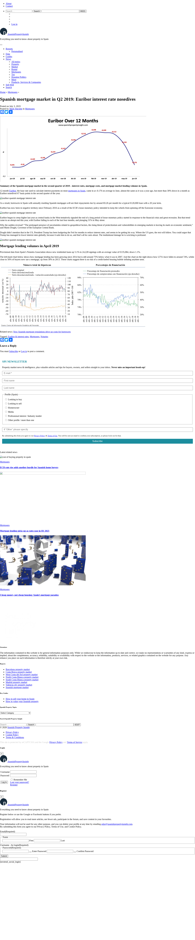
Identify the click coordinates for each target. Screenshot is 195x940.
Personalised (17, 51)
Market (14, 67)
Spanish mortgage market (17, 687)
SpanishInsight (18, 34)
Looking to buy (14, 399)
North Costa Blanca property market (22, 677)
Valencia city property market (19, 685)
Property (15, 64)
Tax (13, 74)
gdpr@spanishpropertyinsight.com (116, 824)
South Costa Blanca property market (22, 679)
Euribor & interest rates (18, 336)
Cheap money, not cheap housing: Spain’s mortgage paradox (29, 595)
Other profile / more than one (20, 420)
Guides (9, 56)
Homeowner (13, 408)
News (8, 59)
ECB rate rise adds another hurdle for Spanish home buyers (29, 467)
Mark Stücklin (15, 109)
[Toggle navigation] (1, 44)
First (31, 840)
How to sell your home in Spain (20, 699)
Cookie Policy (12, 735)
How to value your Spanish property (22, 701)
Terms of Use (52, 436)
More (13, 79)
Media (10, 412)
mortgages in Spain (76, 191)
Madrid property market (16, 682)
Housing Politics (18, 77)
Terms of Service (74, 742)
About (8, 3)
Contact (9, 6)
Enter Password (39, 851)
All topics (15, 61)
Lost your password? (19, 782)
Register (14, 785)
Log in (14, 24)
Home (3, 92)
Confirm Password (85, 851)
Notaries (44, 336)
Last (63, 840)
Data (8, 54)
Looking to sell (14, 403)
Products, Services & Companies (26, 82)
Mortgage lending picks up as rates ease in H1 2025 (24, 531)
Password (4, 775)
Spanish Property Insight (18, 727)
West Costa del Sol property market (22, 674)
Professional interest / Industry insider (24, 416)
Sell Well (10, 85)
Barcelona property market (18, 669)
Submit (4, 856)
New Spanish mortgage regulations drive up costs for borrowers (42, 332)
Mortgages (16, 72)
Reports (9, 49)
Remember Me (20, 779)
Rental (14, 69)
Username (5, 772)
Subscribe (13, 351)
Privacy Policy (39, 436)
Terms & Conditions (15, 737)
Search (9, 87)
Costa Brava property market (19, 672)
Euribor (12, 191)
